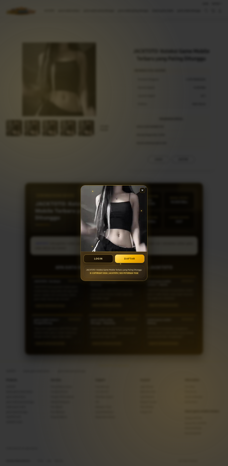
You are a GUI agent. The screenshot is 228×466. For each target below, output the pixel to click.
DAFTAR (129, 258)
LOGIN (98, 258)
